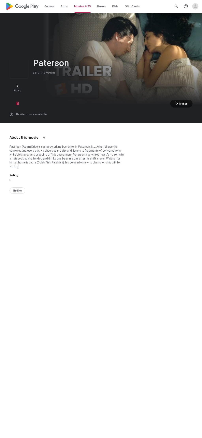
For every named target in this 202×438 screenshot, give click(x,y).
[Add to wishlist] (17, 103)
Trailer (180, 103)
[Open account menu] (195, 6)
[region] (76, 88)
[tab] (49, 6)
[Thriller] (17, 191)
